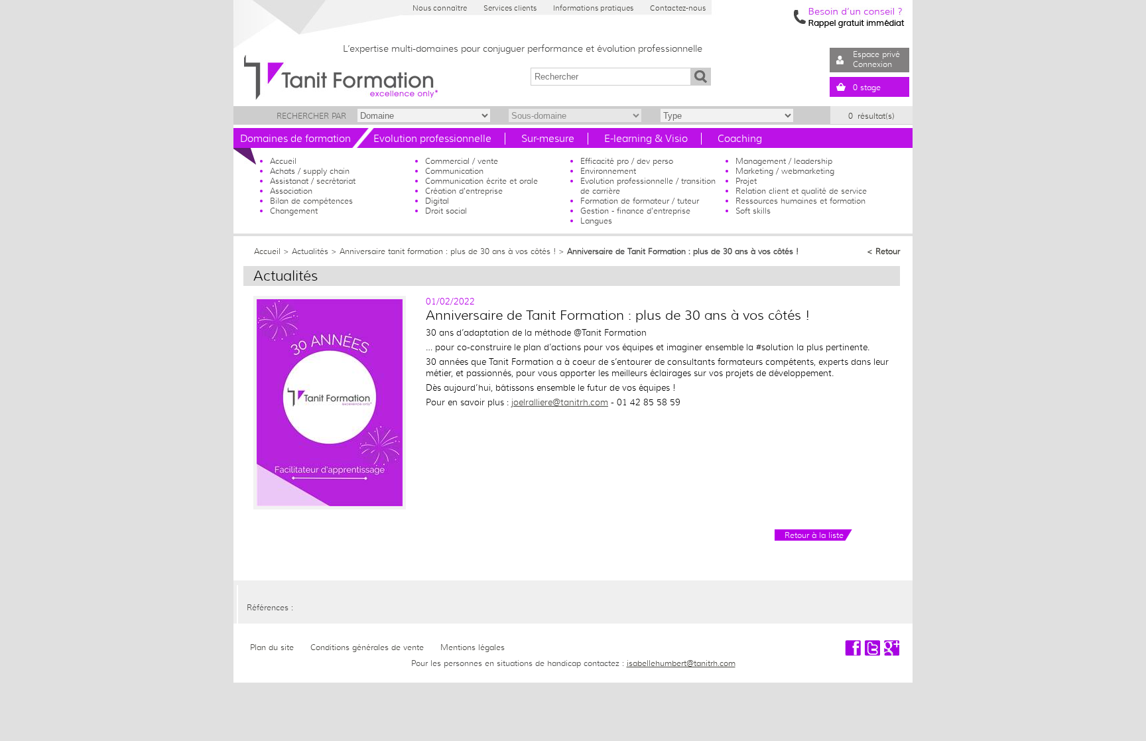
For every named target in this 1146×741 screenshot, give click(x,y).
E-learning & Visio (646, 139)
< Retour (883, 251)
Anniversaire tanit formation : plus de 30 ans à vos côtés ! (448, 251)
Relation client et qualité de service (801, 191)
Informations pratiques (593, 8)
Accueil (283, 161)
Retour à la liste (814, 535)
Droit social (446, 211)
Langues (596, 221)
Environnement (608, 171)
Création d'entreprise (464, 191)
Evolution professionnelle (432, 139)
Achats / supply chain (310, 171)
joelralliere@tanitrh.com (559, 402)
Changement (294, 211)
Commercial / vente (461, 161)
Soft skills (753, 211)
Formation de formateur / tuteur (639, 201)
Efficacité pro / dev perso (626, 161)
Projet (746, 181)
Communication (454, 171)
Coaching (740, 139)
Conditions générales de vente (367, 647)
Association (291, 191)
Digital (437, 201)
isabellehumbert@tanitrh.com (681, 663)
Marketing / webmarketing (784, 171)
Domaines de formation (295, 139)
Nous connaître (440, 8)
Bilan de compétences (311, 201)
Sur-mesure (547, 139)
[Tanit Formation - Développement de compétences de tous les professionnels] (329, 506)
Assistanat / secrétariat (312, 181)
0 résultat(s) (871, 116)
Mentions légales (472, 647)
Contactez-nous (678, 8)
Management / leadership (783, 161)
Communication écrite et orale (481, 181)
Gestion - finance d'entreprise (635, 211)
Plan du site (272, 647)
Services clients (510, 8)
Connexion (872, 64)
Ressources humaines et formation (800, 201)
